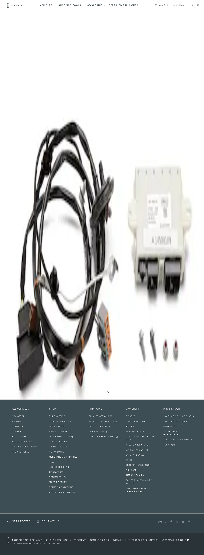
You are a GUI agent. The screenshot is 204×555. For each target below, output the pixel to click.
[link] (28, 540)
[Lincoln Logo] (14, 5)
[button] (47, 5)
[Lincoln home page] (9, 540)
